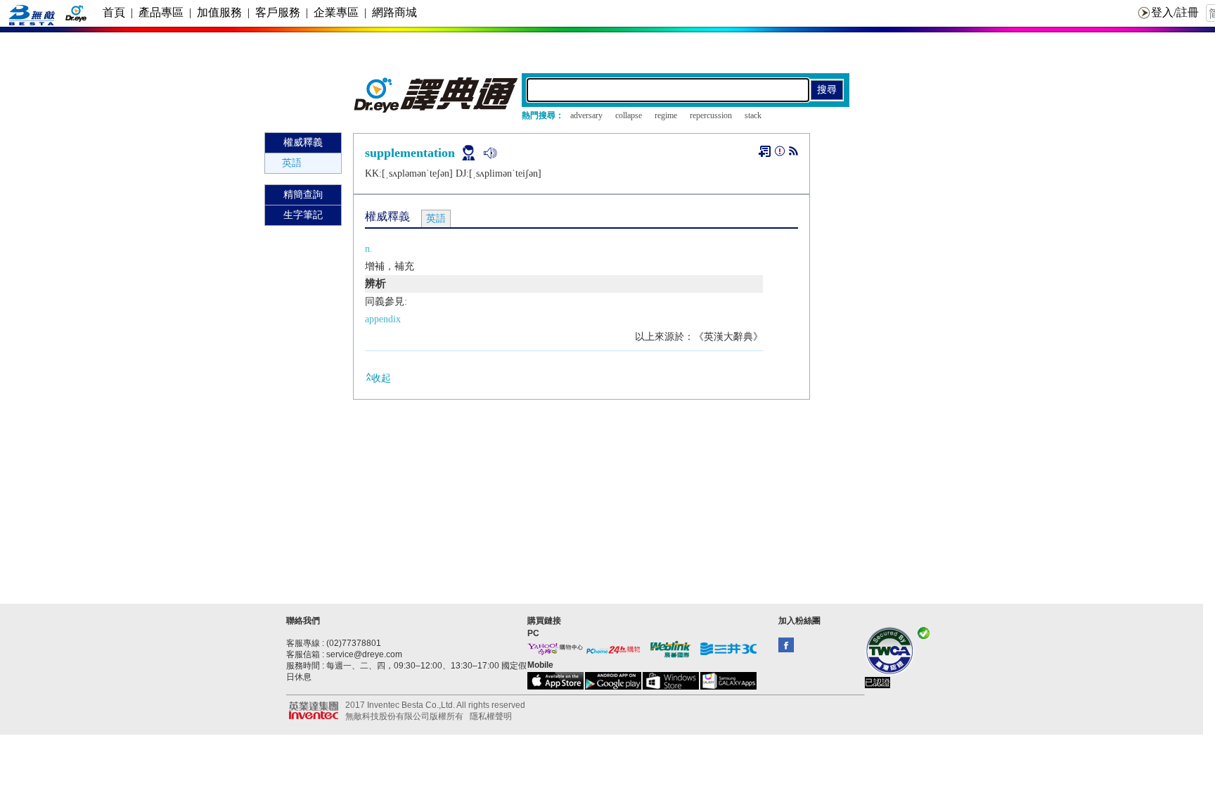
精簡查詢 (303, 194)
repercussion (711, 115)
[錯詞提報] (780, 153)
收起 (381, 378)
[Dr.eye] (437, 109)
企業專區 (336, 12)
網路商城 (394, 12)
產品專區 (161, 12)
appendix (383, 319)
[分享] (793, 153)
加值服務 (219, 12)
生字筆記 (303, 215)
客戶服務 (278, 12)
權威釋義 (303, 142)
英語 (292, 163)
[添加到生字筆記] (765, 151)
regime (666, 115)
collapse (628, 115)
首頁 (114, 12)
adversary (586, 115)
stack (753, 115)
